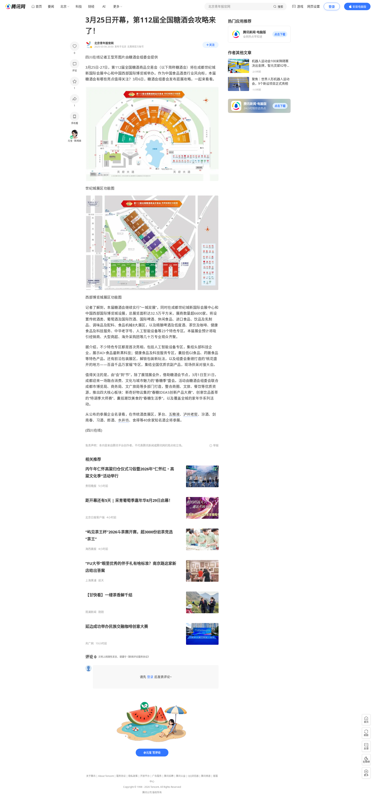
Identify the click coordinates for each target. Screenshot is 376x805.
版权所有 (157, 792)
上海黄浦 (90, 580)
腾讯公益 (180, 776)
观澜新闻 (90, 612)
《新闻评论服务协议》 (138, 656)
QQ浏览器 (193, 776)
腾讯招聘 (169, 776)
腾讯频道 (206, 776)
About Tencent (106, 776)
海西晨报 (90, 548)
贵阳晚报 (90, 485)
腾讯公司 (147, 792)
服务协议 (121, 776)
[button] (279, 34)
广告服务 (157, 776)
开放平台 (145, 776)
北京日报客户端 (95, 517)
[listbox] (152, 551)
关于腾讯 (91, 776)
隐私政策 (133, 776)
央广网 (89, 643)
